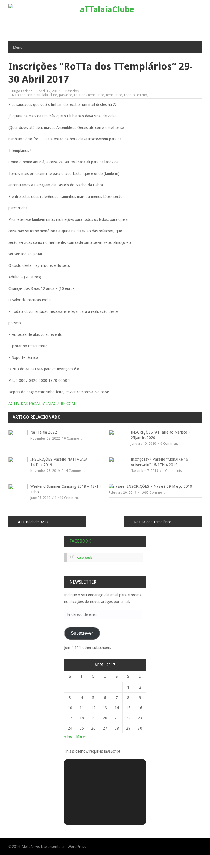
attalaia (42, 95)
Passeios (72, 91)
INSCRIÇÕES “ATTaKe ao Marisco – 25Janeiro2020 (161, 435)
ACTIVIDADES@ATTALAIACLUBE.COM (41, 403)
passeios (65, 95)
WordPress (77, 846)
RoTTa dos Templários (152, 522)
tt (150, 95)
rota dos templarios (89, 95)
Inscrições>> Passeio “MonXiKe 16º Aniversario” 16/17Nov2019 (160, 462)
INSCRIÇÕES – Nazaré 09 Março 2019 (159, 486)
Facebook (80, 541)
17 (70, 718)
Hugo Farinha (22, 91)
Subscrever (82, 633)
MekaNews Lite (34, 846)
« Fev (68, 736)
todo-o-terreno (135, 95)
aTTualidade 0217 (33, 522)
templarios (114, 95)
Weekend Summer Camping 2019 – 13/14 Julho (65, 489)
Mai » (80, 736)
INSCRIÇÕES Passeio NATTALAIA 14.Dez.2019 (59, 462)
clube (53, 95)
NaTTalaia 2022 (43, 432)
